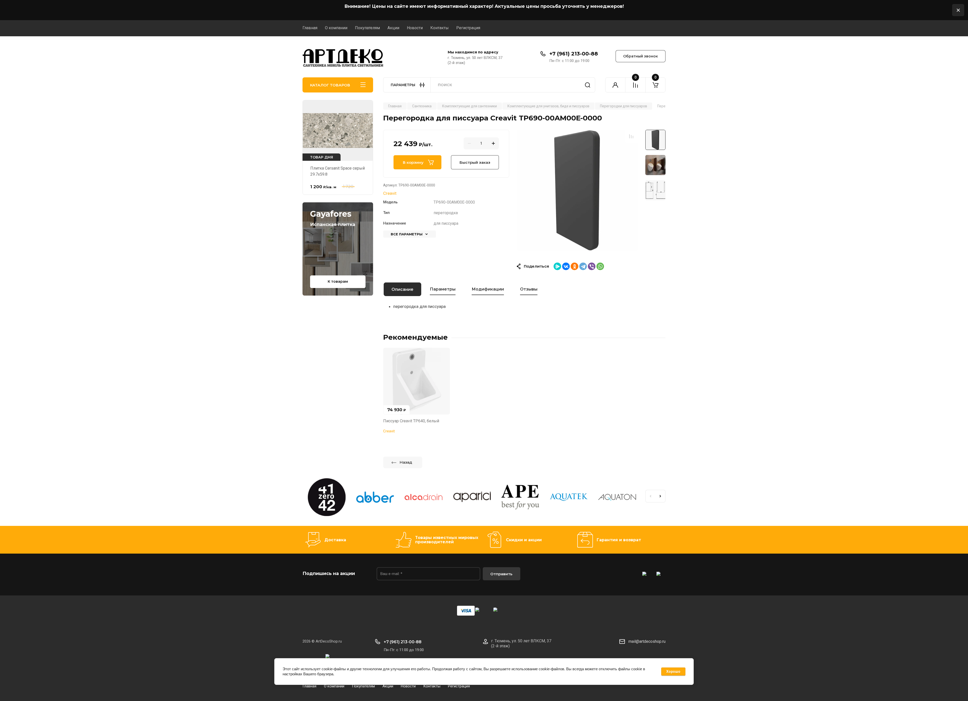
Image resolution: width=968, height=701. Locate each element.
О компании (336, 27)
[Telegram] (583, 266)
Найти (587, 84)
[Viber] (591, 266)
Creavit (390, 193)
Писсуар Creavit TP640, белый (411, 421)
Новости (415, 27)
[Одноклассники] (574, 266)
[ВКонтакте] (566, 266)
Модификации (488, 289)
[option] (577, 190)
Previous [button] (650, 496)
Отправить (501, 573)
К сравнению (631, 136)
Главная (309, 27)
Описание (402, 289)
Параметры (443, 289)
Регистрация (468, 27)
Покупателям (367, 27)
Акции (393, 27)
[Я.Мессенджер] (557, 266)
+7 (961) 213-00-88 (573, 54)
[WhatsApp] (600, 266)
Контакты (439, 27)
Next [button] (660, 496)
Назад (406, 462)
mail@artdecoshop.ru (647, 641)
